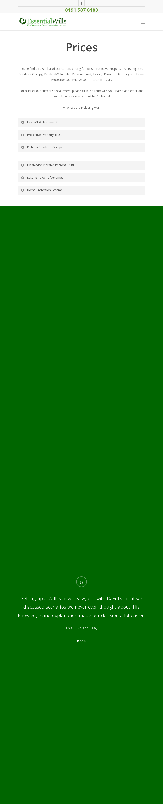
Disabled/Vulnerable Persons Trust (50, 165)
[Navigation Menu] (143, 22)
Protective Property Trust (44, 135)
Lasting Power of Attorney (45, 177)
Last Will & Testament (42, 122)
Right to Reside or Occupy (45, 147)
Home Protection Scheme (45, 190)
